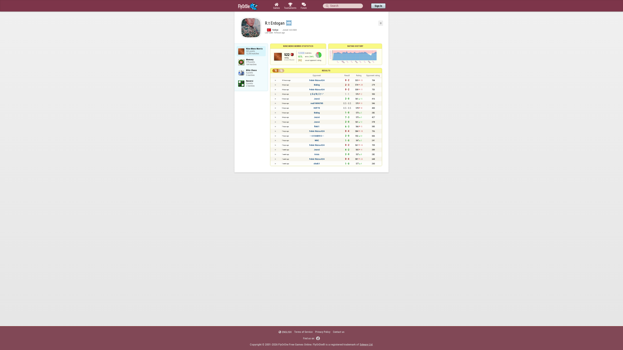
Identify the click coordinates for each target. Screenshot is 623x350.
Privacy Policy (322, 331)
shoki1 (317, 163)
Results (326, 70)
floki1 (316, 126)
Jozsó (317, 99)
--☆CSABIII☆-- (317, 136)
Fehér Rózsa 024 (316, 80)
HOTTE (317, 108)
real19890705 (317, 103)
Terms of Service (303, 331)
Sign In (378, 5)
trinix (316, 154)
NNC (317, 140)
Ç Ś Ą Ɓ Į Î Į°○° (317, 94)
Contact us (338, 331)
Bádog (317, 85)
